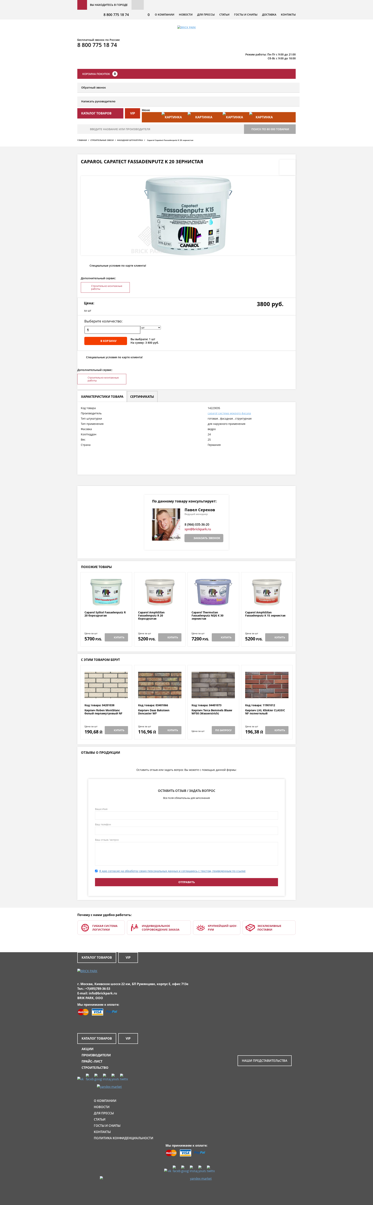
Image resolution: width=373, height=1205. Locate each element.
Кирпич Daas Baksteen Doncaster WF (153, 712)
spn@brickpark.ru (198, 529)
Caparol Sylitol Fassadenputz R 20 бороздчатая (105, 614)
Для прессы (206, 14)
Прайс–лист (92, 1061)
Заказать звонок (206, 538)
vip (132, 113)
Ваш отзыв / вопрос (107, 839)
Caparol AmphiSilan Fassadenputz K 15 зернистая (265, 614)
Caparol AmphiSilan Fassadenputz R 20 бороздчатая (151, 615)
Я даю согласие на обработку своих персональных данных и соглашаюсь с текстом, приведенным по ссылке (172, 871)
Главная (82, 140)
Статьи (224, 14)
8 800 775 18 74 (116, 14)
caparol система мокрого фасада (229, 413)
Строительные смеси (102, 140)
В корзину (108, 341)
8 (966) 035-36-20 (197, 524)
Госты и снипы (245, 14)
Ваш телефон (103, 824)
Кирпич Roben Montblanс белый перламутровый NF (103, 712)
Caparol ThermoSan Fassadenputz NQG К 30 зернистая (207, 615)
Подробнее (106, 601)
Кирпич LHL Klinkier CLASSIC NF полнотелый (265, 712)
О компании (164, 14)
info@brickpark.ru (103, 993)
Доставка (269, 14)
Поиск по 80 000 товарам (270, 129)
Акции (87, 1049)
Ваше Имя (101, 809)
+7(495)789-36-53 (97, 988)
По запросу (223, 730)
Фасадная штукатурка (130, 140)
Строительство (95, 1067)
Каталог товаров (97, 957)
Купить (119, 637)
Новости (186, 14)
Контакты (288, 14)
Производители (96, 1055)
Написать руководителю (98, 101)
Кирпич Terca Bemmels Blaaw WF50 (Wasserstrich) (212, 712)
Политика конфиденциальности (123, 1138)
